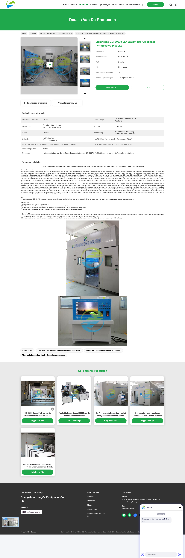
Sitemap (33, 532)
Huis (65, 4)
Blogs (89, 505)
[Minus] (179, 507)
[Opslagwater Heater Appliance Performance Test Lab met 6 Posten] (147, 393)
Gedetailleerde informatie (35, 103)
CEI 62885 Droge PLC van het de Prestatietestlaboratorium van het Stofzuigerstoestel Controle (37, 414)
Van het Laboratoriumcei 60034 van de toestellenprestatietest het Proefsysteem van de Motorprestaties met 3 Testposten (74, 414)
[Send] (179, 554)
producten (83, 4)
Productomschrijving (67, 103)
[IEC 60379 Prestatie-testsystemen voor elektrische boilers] (49, 65)
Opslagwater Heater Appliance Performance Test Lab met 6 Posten (147, 414)
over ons (73, 4)
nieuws (93, 4)
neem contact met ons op (131, 4)
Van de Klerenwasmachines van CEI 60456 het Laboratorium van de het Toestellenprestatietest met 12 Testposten (37, 465)
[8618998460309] (124, 515)
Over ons (90, 496)
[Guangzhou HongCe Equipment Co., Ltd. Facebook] (135, 515)
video (114, 4)
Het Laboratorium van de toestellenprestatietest (56, 33)
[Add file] (142, 554)
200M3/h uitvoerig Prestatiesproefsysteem (103, 350)
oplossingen (104, 4)
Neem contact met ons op (96, 515)
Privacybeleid (25, 532)
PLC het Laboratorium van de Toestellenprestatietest (43, 355)
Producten (33, 33)
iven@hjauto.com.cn (32, 512)
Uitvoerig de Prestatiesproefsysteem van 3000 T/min (59, 350)
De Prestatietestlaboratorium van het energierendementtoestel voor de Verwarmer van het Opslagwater (111, 414)
